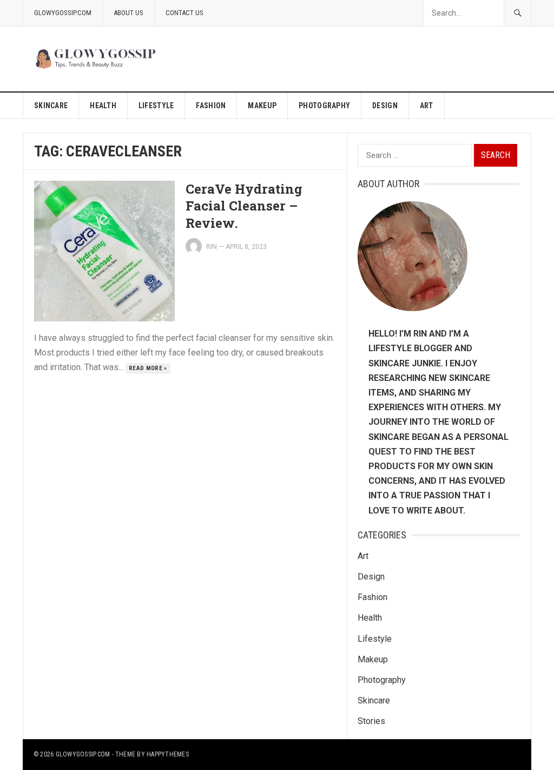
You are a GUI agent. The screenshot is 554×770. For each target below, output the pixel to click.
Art (426, 105)
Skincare (51, 105)
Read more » (148, 368)
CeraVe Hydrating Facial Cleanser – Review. (244, 205)
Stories (371, 721)
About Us (128, 13)
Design (385, 105)
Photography (324, 105)
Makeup (262, 105)
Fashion (211, 105)
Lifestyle (156, 105)
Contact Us (184, 13)
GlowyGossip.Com (62, 13)
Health (103, 105)
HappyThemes (168, 754)
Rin (211, 246)
